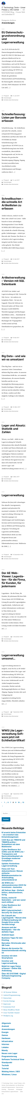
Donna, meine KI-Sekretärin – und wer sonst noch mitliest (14, 900)
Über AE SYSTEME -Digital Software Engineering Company (14, 976)
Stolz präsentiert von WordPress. (15, 1085)
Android (5, 1026)
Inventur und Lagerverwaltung (9, 962)
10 (19, 802)
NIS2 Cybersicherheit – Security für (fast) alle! (12, 911)
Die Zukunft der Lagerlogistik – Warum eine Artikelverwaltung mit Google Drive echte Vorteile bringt (14, 920)
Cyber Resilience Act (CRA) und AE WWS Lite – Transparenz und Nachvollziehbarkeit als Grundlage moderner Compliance (13, 855)
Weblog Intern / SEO (11, 1071)
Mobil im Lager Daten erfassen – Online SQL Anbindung (11, 968)
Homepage (19, 1089)
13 (23, 802)
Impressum (7, 1004)
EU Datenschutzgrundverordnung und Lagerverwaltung (13, 37)
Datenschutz (7, 998)
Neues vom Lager (9, 1053)
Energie (5, 1032)
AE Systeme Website (10, 992)
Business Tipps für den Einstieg (12, 939)
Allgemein (6, 1023)
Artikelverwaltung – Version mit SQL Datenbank (13, 281)
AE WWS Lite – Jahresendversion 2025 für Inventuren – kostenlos (14, 885)
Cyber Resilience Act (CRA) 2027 (11, 906)
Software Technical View (13, 1059)
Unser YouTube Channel (11, 1013)
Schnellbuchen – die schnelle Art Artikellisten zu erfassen (12, 203)
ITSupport (6, 95)
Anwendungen (7, 98)
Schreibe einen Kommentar (10, 100)
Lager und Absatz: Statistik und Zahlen (14, 429)
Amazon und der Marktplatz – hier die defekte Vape (11, 929)
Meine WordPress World (11, 1010)
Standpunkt (7, 1062)
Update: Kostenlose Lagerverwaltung (10, 864)
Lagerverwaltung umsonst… (13, 657)
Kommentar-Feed (9, 1007)
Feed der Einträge (9, 1001)
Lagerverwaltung (13, 495)
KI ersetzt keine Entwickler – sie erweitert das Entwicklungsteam (14, 834)
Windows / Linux (9, 1074)
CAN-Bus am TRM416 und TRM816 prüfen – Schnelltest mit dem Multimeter (13, 843)
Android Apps (8, 935)
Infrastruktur (7, 1041)
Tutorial (5, 1068)
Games (5, 1035)
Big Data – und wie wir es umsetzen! (14, 357)
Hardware (6, 1038)
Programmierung (9, 1056)
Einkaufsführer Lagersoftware (10, 1091)
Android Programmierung (11, 995)
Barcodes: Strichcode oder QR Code (14, 944)
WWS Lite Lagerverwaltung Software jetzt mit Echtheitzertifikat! (13, 735)
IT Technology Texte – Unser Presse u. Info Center (13, 8)
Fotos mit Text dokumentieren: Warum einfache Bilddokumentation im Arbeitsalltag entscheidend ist (12, 874)
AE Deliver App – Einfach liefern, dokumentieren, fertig (13, 892)
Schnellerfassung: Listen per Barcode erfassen (14, 117)
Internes (5, 1044)
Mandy (5, 1050)
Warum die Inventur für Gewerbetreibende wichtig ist (14, 950)
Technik (5, 1065)
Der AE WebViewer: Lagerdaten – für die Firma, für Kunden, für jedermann (14, 579)
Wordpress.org (8, 1016)
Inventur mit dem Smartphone (9, 957)
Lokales (5, 1047)
